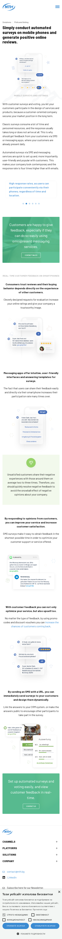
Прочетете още (40, 909)
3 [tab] (29, 203)
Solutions (6, 22)
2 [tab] (26, 203)
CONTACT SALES (31, 255)
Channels (8, 841)
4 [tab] (32, 203)
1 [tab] (23, 203)
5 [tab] (36, 203)
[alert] (31, 914)
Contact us (31, 806)
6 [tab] (39, 203)
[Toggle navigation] (57, 6)
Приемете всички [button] (16, 926)
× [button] (59, 892)
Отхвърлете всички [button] (45, 926)
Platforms (9, 848)
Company (8, 861)
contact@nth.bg (15, 871)
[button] (31, 933)
